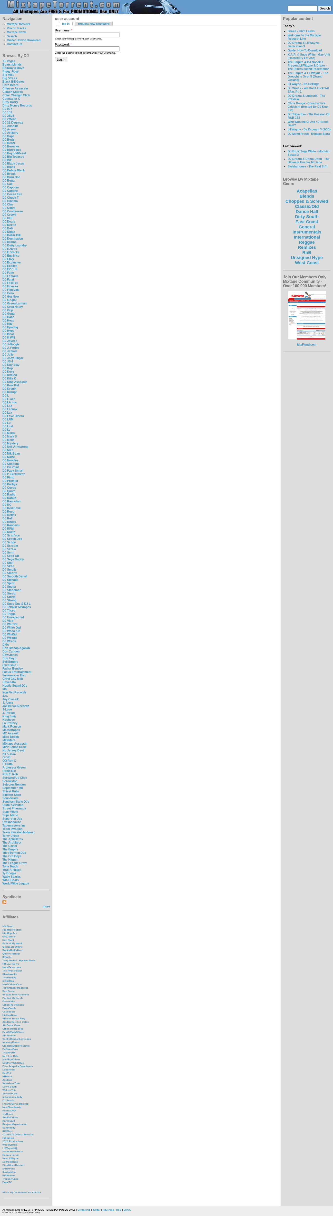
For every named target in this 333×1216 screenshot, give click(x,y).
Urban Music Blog (12, 1028)
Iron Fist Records (14, 692)
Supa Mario (10, 815)
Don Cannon (11, 651)
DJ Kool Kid (10, 385)
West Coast (307, 262)
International (307, 237)
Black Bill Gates (13, 81)
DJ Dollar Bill (11, 235)
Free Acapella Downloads (17, 1066)
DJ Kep (7, 368)
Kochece (8, 719)
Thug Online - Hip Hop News (19, 960)
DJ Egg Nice (11, 255)
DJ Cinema (10, 201)
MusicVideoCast (12, 984)
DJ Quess (9, 487)
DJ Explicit (9, 266)
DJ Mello (8, 440)
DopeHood (8, 1069)
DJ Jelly (8, 354)
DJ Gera (8, 293)
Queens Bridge (11, 953)
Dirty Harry (10, 102)
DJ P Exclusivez (13, 474)
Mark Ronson (11, 726)
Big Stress (9, 78)
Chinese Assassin (15, 88)
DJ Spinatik (10, 580)
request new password (93, 24)
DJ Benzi (8, 143)
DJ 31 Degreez (12, 122)
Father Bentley (12, 668)
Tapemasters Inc (14, 825)
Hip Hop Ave (9, 933)
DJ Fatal (8, 279)
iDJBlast (7, 1131)
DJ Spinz (8, 583)
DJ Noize (8, 457)
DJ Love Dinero (13, 416)
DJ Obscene (11, 464)
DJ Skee (8, 566)
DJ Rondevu (11, 525)
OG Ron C (9, 760)
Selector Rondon (14, 784)
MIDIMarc (9, 740)
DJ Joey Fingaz (13, 358)
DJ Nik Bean (11, 453)
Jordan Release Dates (15, 1022)
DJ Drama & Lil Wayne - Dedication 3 (304, 44)
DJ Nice (7, 450)
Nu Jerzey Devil (13, 750)
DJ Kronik (9, 388)
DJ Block (8, 167)
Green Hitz (8, 1001)
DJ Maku (8, 433)
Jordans (7, 1080)
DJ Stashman (11, 590)
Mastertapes (11, 730)
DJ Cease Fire (12, 194)
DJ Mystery (10, 443)
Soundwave (10, 798)
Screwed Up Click (14, 777)
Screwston (9, 781)
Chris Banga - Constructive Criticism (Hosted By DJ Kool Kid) (308, 107)
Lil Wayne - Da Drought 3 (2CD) (309, 129)
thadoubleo (9, 1172)
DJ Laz (7, 406)
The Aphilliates (12, 839)
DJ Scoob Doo (12, 539)
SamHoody (8, 1127)
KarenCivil (8, 1120)
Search (12, 36)
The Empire (10, 849)
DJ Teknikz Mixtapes (16, 607)
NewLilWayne (10, 1158)
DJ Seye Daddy (13, 559)
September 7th (12, 788)
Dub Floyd (9, 658)
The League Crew (14, 863)
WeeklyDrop (9, 1144)
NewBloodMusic (11, 1107)
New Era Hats (10, 1056)
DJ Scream (10, 545)
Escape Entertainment (15, 994)
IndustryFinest (11, 1042)
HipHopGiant (9, 1015)
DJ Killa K (9, 378)
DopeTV (7, 1182)
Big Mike (8, 75)
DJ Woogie (9, 638)
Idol (4, 689)
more (46, 906)
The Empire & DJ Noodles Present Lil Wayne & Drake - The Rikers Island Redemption (308, 65)
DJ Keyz (8, 371)
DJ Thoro (8, 610)
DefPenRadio (10, 1161)
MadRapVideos (11, 1059)
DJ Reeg (8, 511)
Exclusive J (10, 665)
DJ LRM (7, 419)
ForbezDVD (9, 1110)
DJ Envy (8, 259)
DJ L (5, 395)
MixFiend (7, 926)
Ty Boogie (9, 873)
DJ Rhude (9, 522)
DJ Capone (10, 191)
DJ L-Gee (8, 399)
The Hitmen (10, 859)
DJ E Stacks (11, 252)
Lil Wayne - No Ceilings (303, 84)
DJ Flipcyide (11, 290)
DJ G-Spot (9, 300)
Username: (63, 30)
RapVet (6, 1073)
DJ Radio (8, 494)
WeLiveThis (9, 1090)
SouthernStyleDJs (13, 1062)
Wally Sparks (11, 876)
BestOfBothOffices (13, 1032)
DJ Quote (8, 491)
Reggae (307, 242)
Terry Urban (10, 835)
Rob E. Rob (10, 774)
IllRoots (6, 957)
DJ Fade (8, 272)
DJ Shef (7, 562)
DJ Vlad (7, 621)
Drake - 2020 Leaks (301, 31)
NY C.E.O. (9, 754)
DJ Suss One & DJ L (16, 603)
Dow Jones (10, 655)
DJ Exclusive (11, 262)
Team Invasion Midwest (18, 832)
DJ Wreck (9, 641)
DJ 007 (7, 109)
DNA (5, 644)
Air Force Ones (11, 1025)
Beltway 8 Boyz (13, 68)
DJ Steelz (9, 593)
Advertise (108, 1209)
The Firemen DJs (14, 853)
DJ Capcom (10, 187)
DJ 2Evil (8, 115)
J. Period (8, 713)
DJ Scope (9, 542)
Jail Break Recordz (15, 706)
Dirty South (307, 216)
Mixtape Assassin (14, 743)
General (307, 226)
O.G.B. (6, 757)
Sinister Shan (11, 795)
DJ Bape (8, 136)
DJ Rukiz (8, 532)
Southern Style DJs (15, 801)
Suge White (10, 812)
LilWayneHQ (9, 1148)
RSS (118, 1209)
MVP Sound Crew (14, 747)
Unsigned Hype (307, 257)
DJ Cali (7, 184)
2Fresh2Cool (10, 1093)
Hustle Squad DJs (14, 685)
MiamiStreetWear (12, 1151)
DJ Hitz (7, 324)
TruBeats (7, 1114)
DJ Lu (6, 423)
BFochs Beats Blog (13, 1018)
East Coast (306, 221)
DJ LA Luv (9, 402)
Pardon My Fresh (12, 998)
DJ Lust (7, 426)
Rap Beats (8, 991)
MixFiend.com (306, 344)
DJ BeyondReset (14, 153)
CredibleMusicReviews (16, 1045)
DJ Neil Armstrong (15, 446)
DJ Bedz (8, 139)
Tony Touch (10, 866)
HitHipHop (8, 1138)
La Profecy (10, 723)
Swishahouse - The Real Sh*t (307, 166)
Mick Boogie (11, 737)
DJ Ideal (8, 334)
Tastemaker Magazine (15, 987)
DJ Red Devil (11, 508)
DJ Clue (7, 204)
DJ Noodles (10, 460)
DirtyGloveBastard (13, 1165)
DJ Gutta (8, 313)
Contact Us (14, 44)
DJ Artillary (10, 133)
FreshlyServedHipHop (15, 1103)
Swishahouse (11, 822)
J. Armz (7, 702)
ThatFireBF (8, 1052)
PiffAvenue (8, 1175)
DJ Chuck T (10, 197)
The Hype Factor (12, 970)
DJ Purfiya (9, 484)
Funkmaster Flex (14, 675)
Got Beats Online (12, 946)
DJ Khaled (9, 375)
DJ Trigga (9, 614)
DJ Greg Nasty (12, 307)
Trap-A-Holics (11, 870)
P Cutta (7, 764)
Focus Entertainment (16, 672)
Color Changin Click (16, 95)
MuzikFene (8, 1168)
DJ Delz (7, 228)
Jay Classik (10, 699)
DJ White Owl (11, 627)
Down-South (9, 1086)
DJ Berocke (10, 146)
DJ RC (6, 504)
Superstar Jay (12, 818)
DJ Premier (10, 481)
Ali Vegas (8, 61)
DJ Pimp (8, 477)
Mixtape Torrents (18, 24)
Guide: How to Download (23, 40)
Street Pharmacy (14, 808)
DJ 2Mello (9, 119)
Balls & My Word (12, 943)
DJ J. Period (10, 348)
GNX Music (9, 936)
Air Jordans (9, 1035)
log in (65, 24)
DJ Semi (8, 552)
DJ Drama (9, 242)
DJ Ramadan (11, 501)
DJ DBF (7, 218)
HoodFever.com (11, 967)
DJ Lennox (9, 409)
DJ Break (9, 173)
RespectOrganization (14, 1124)
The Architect (11, 842)
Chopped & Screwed (306, 201)
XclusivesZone (11, 1083)
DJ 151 (7, 112)
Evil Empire (10, 661)
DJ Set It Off (10, 556)
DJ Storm (9, 597)
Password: (63, 44)
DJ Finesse (10, 286)
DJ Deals (8, 221)
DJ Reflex (9, 515)
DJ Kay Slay (11, 365)
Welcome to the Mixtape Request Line (304, 37)
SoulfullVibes (10, 1117)
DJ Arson (9, 129)
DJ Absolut (10, 126)
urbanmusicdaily (12, 1097)
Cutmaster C (11, 98)
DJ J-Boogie (11, 344)
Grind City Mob (12, 679)
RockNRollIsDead (12, 950)
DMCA (127, 1209)
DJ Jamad (9, 351)
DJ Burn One (11, 177)
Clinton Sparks (12, 92)
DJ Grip (7, 310)
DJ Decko (9, 225)
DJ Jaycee (9, 341)
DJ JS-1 (7, 361)
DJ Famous (10, 276)
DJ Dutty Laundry (14, 245)
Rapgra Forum (10, 1155)
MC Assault (10, 733)
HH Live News (10, 964)
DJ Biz (6, 160)
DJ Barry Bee (11, 150)
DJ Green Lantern (14, 303)
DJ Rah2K (9, 498)
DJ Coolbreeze (12, 211)
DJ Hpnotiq (10, 327)
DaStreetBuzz (10, 1049)
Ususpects (8, 1011)
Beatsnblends (12, 64)
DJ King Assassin (14, 382)
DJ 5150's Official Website (18, 1134)
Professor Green (14, 767)
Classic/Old (307, 206)
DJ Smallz (9, 569)
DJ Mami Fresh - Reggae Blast (309, 134)
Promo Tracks (16, 28)
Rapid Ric (9, 771)
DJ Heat (8, 320)
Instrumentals (307, 232)
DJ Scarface (11, 535)
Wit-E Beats (10, 880)
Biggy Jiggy (10, 71)
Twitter (96, 1209)
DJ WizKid (9, 634)
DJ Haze (8, 317)
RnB (306, 252)
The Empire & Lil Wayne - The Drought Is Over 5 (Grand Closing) (308, 76)
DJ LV (6, 429)
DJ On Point (10, 467)
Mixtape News (16, 32)
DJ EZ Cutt (9, 269)
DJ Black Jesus (13, 163)
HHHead (7, 1076)
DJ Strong (9, 600)
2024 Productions (12, 1141)
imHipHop (8, 981)
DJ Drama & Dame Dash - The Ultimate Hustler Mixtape (308, 160)
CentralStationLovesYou (16, 1039)
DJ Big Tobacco (13, 156)
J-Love (7, 709)
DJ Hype (8, 330)
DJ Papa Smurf (12, 470)
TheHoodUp (9, 977)
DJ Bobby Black (13, 170)
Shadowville (9, 974)
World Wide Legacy (15, 883)
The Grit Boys (11, 856)
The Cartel (9, 846)
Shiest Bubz (10, 791)
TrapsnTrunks (10, 1178)
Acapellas (307, 191)
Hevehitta (9, 682)
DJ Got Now (10, 296)
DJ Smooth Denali (14, 576)
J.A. (5, 696)
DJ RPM (8, 528)
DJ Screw (9, 549)
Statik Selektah (12, 805)
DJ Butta (8, 180)
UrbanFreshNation (13, 1004)
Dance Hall (307, 211)
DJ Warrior (10, 624)
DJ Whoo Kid (11, 631)
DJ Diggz (8, 231)
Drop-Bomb (9, 1008)
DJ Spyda (9, 586)
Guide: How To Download (305, 50)
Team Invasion (12, 829)
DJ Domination (12, 238)
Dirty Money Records (17, 105)
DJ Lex (7, 412)
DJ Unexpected (13, 617)
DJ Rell (7, 518)
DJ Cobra (9, 208)
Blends (307, 196)
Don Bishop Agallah (16, 648)
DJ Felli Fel (10, 283)
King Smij (9, 716)
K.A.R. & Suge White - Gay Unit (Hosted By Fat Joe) (309, 56)
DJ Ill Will (8, 337)
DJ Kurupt (9, 392)
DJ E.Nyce (9, 249)
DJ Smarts (9, 573)
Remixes (307, 247)
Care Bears (10, 85)
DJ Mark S (9, 436)
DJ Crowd (9, 214)
